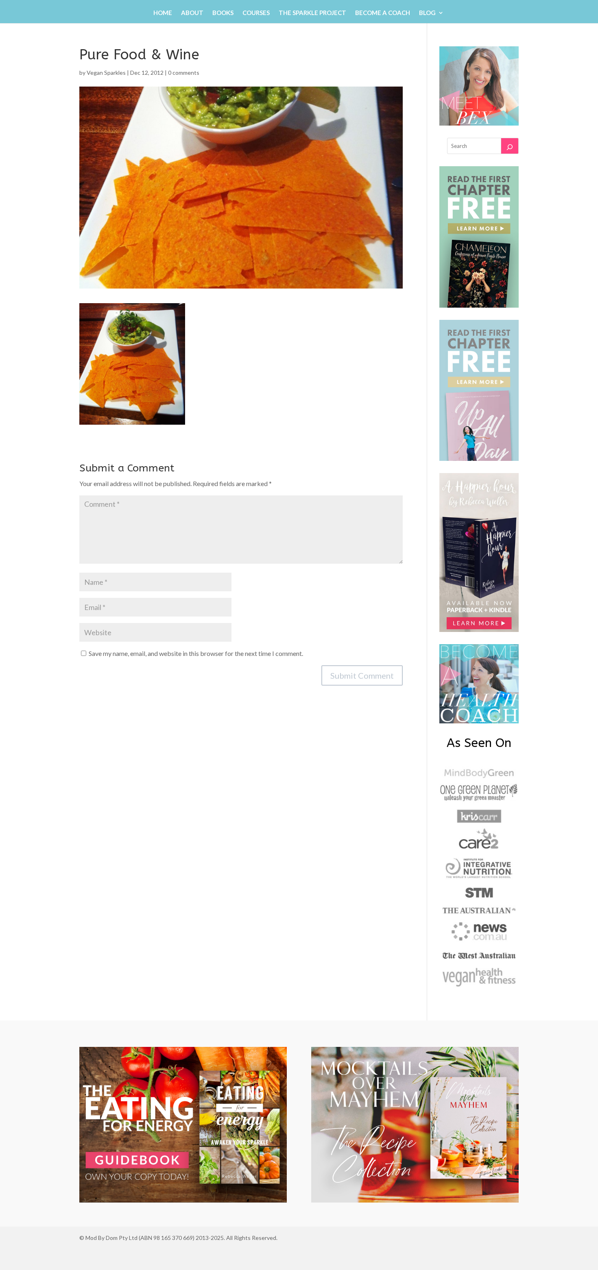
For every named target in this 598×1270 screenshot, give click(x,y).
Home (162, 13)
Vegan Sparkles (106, 72)
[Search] (510, 146)
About (192, 13)
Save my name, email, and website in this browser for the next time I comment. (196, 653)
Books (223, 13)
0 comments (183, 72)
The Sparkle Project (312, 13)
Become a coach (382, 13)
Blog (427, 13)
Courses (256, 13)
